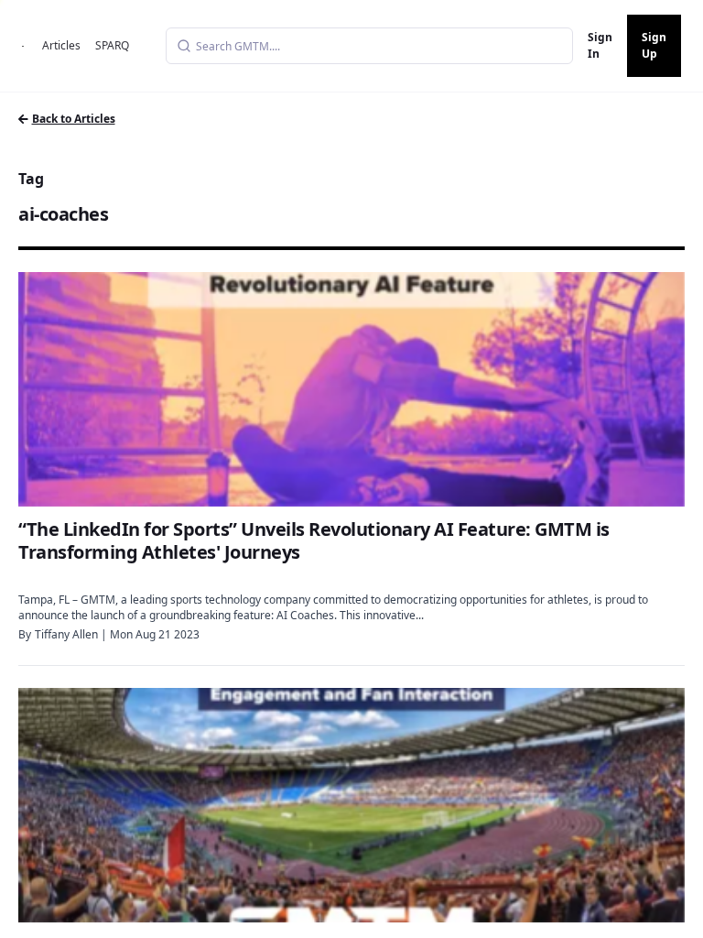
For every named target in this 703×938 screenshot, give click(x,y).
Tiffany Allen (66, 634)
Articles (61, 45)
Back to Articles (73, 118)
